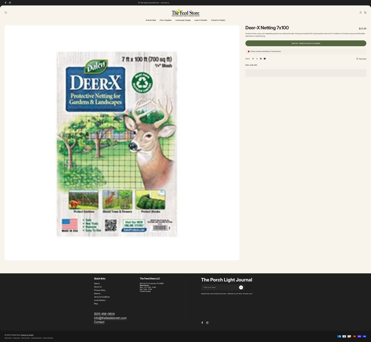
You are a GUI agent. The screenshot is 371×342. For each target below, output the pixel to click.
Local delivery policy (36, 338)
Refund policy (8, 338)
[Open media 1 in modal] (122, 142)
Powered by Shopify (27, 335)
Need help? (362, 58)
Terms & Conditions (102, 297)
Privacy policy (16, 338)
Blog (96, 304)
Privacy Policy (99, 290)
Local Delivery (100, 300)
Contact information (48, 338)
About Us (98, 287)
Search (97, 283)
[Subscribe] (241, 287)
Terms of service (25, 338)
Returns (97, 293)
